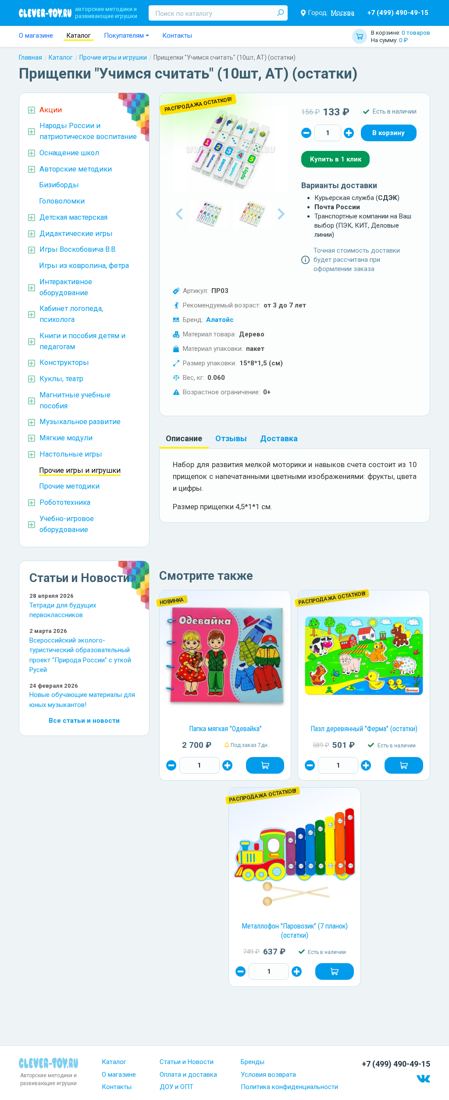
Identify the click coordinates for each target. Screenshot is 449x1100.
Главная (30, 57)
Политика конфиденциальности (289, 1087)
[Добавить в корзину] (265, 765)
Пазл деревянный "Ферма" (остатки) (363, 729)
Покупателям (124, 35)
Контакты (177, 35)
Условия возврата (268, 1075)
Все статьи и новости (84, 721)
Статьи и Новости (187, 1062)
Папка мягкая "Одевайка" (225, 729)
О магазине (36, 35)
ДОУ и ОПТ (176, 1087)
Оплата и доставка (188, 1075)
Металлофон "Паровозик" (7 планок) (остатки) (295, 930)
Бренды (252, 1062)
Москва (342, 13)
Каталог (78, 35)
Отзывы (231, 438)
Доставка (279, 438)
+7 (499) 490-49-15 (397, 13)
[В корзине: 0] (389, 133)
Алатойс (220, 320)
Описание (184, 438)
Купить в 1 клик (335, 159)
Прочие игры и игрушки (113, 57)
